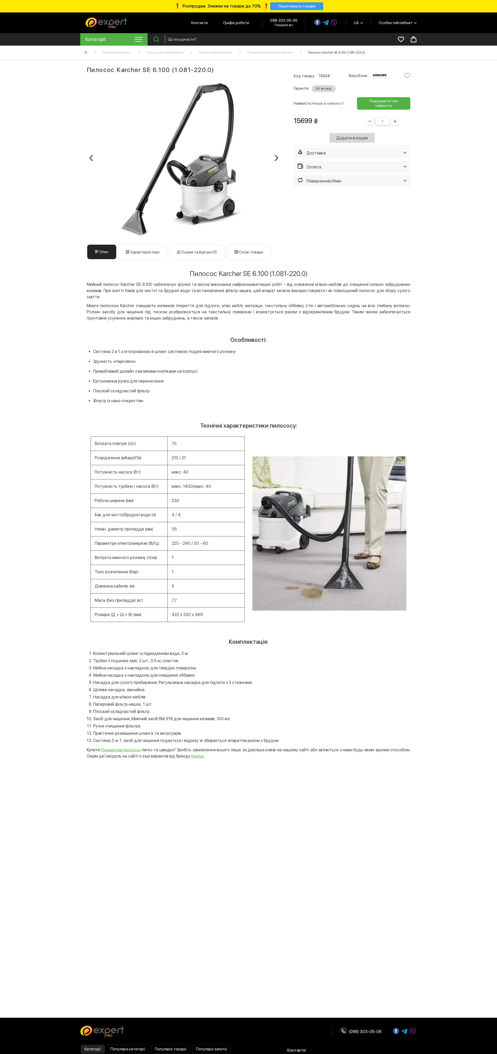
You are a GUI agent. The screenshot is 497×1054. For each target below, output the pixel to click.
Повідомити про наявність (383, 103)
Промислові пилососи (215, 52)
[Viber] (334, 23)
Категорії (93, 1049)
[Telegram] (326, 23)
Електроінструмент (117, 52)
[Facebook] (317, 22)
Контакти (199, 23)
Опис (103, 252)
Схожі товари (250, 252)
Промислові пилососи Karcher (270, 52)
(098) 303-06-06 (365, 1031)
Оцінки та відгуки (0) (199, 252)
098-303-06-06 (283, 20)
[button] (91, 158)
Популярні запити (211, 1049)
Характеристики (144, 252)
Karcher (197, 756)
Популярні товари (170, 1049)
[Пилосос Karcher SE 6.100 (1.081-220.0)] (184, 159)
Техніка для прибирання (165, 52)
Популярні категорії (128, 1049)
